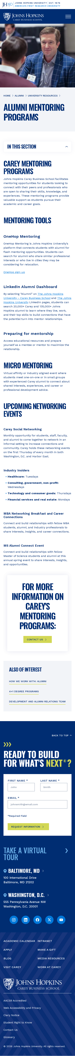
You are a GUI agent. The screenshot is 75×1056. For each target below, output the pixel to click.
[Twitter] (49, 920)
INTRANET (45, 941)
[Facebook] (37, 920)
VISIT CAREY (12, 967)
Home (7, 95)
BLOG (7, 958)
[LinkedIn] (25, 920)
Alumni (19, 95)
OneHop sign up (14, 272)
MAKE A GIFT (47, 949)
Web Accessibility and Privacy (22, 1008)
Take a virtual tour (25, 853)
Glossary (9, 1037)
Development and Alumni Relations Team (37, 701)
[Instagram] (14, 920)
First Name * (18, 781)
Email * (13, 798)
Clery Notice (11, 1015)
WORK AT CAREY (49, 967)
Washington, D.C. (26, 895)
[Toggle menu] (68, 17)
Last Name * (50, 781)
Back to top (60, 735)
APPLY (7, 949)
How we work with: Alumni (27, 681)
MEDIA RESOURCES (51, 958)
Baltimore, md (24, 870)
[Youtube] (61, 920)
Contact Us (10, 1029)
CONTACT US (35, 639)
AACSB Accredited (14, 1000)
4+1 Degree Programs (24, 691)
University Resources (43, 95)
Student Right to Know (17, 1022)
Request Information (25, 826)
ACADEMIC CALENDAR (19, 941)
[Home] (23, 17)
